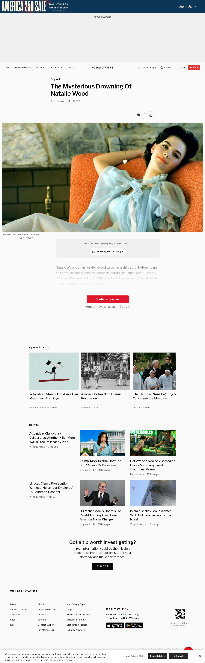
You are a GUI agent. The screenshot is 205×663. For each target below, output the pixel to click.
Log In (126, 307)
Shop (12, 619)
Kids (12, 624)
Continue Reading (108, 299)
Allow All (178, 656)
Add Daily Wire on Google (110, 251)
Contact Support (46, 624)
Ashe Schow (58, 101)
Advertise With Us (47, 609)
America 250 (56, 67)
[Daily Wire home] (102, 67)
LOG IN (182, 67)
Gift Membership (46, 630)
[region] (102, 656)
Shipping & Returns (76, 619)
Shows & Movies (23, 67)
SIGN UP (194, 68)
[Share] (150, 115)
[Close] (200, 656)
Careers (42, 619)
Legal (69, 609)
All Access (41, 67)
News (8, 67)
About (41, 604)
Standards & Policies (77, 624)
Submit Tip (103, 566)
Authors (42, 614)
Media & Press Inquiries (78, 614)
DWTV (71, 67)
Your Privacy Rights (77, 604)
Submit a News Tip (76, 630)
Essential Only (157, 656)
